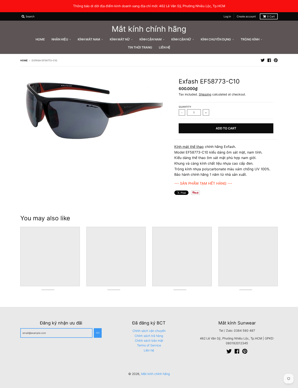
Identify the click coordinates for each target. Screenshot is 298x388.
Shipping (205, 94)
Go (97, 332)
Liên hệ (149, 350)
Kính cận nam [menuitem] (150, 39)
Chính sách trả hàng (149, 336)
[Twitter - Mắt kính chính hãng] (263, 60)
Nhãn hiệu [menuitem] (59, 39)
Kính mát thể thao (189, 146)
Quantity (185, 106)
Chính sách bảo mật (149, 340)
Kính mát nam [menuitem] (89, 39)
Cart (271, 16)
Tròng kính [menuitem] (250, 39)
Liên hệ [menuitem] (164, 47)
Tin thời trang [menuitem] (140, 47)
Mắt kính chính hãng (149, 29)
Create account (246, 16)
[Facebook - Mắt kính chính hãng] (269, 60)
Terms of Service (149, 345)
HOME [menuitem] (40, 39)
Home (24, 60)
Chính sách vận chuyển (149, 331)
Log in (227, 16)
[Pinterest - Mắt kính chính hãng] (276, 60)
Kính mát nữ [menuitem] (120, 39)
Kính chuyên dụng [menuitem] (216, 39)
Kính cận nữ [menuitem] (181, 39)
